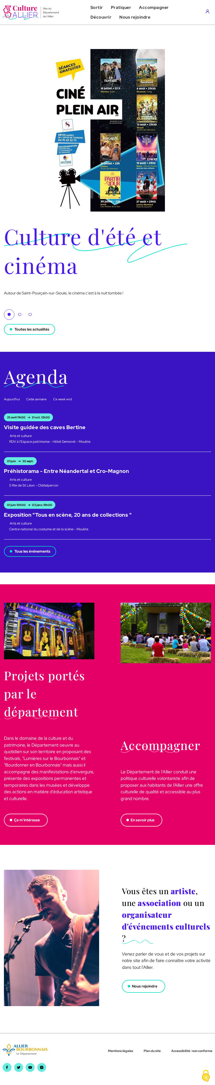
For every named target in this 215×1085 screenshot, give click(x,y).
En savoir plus (142, 820)
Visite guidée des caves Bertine (44, 427)
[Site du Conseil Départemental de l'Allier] (25, 1054)
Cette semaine (36, 399)
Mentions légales (120, 1051)
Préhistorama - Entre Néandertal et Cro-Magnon (66, 471)
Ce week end (62, 399)
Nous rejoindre (144, 986)
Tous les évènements (32, 551)
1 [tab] (9, 314)
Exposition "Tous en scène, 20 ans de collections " (68, 514)
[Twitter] (18, 1070)
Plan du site (152, 1051)
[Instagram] (41, 1070)
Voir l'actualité (17, 299)
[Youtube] (30, 1070)
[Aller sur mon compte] (208, 12)
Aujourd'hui (12, 399)
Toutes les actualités (31, 329)
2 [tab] (19, 314)
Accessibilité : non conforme (191, 1051)
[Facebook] (7, 1070)
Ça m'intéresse (27, 820)
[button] (96, 7)
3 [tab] (30, 314)
